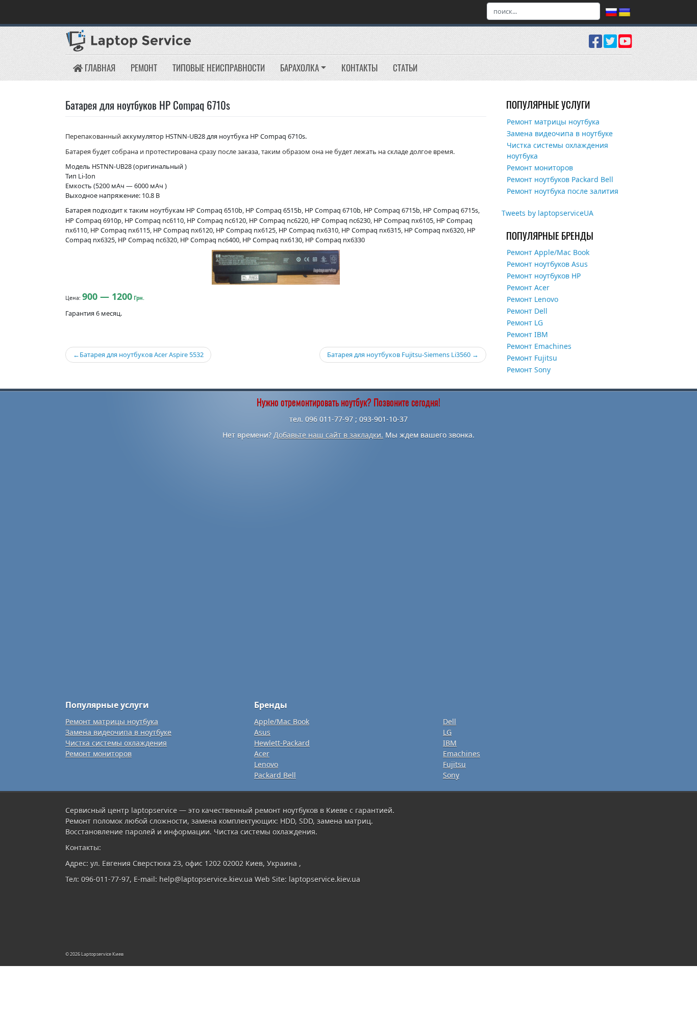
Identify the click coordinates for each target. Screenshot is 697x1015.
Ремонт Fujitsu (532, 358)
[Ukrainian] (624, 13)
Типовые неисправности (218, 67)
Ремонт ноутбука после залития (562, 191)
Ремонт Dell (527, 311)
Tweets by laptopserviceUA (547, 213)
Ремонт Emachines (539, 346)
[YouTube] (625, 44)
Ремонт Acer (528, 287)
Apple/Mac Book (281, 721)
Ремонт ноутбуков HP (544, 276)
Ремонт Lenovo (532, 299)
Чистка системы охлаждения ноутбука (557, 150)
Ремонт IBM (527, 334)
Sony (451, 775)
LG (447, 732)
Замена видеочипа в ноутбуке (560, 133)
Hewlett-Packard (282, 743)
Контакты (359, 67)
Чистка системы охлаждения (116, 743)
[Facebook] (595, 44)
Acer (261, 753)
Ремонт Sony (529, 369)
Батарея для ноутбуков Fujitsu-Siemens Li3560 (398, 354)
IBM (450, 743)
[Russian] (611, 13)
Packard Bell (275, 775)
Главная (99, 67)
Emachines (461, 753)
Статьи (405, 67)
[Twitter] (610, 44)
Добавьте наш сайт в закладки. (328, 435)
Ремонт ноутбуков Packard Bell (560, 179)
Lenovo (266, 764)
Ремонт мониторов (540, 167)
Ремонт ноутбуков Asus (547, 264)
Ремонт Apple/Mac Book (548, 252)
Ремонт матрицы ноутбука (553, 121)
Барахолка (299, 67)
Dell (449, 721)
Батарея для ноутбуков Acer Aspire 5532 (142, 354)
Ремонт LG (525, 322)
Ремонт (144, 67)
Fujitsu (454, 764)
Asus (262, 732)
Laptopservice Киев (102, 954)
